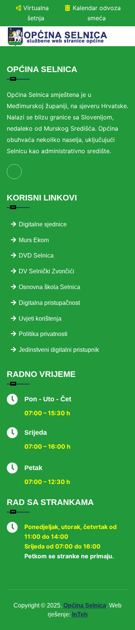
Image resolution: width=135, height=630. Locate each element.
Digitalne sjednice (43, 224)
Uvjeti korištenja (40, 318)
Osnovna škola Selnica (49, 287)
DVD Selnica (36, 255)
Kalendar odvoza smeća (97, 13)
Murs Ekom (34, 240)
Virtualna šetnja (36, 13)
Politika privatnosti (43, 334)
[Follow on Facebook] (14, 171)
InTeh (80, 614)
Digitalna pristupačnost (49, 303)
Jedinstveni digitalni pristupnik (59, 350)
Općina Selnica (84, 605)
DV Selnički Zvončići (46, 271)
